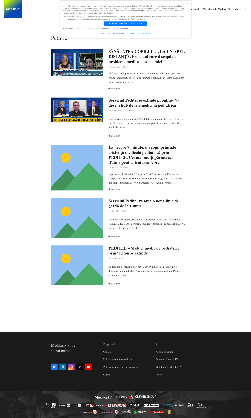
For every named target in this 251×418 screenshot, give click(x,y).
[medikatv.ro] (180, 405)
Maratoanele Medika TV (169, 367)
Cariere (107, 374)
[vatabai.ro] (170, 412)
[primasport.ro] (112, 405)
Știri (158, 344)
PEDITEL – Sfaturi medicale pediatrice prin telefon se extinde (144, 250)
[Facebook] (54, 367)
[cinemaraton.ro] (191, 405)
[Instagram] (71, 367)
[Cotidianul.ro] (152, 405)
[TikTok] (79, 367)
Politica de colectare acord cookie (121, 367)
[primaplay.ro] (90, 405)
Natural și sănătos (165, 351)
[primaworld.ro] (127, 411)
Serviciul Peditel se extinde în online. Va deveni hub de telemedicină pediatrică (144, 102)
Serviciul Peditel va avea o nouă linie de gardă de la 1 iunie (144, 203)
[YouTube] (88, 367)
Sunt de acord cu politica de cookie (125, 24)
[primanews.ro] (78, 405)
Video (159, 374)
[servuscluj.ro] (157, 411)
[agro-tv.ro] (140, 411)
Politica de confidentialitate (118, 359)
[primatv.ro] (47, 405)
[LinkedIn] (62, 367)
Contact (107, 351)
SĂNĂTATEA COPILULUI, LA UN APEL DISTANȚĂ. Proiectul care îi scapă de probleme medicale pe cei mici (147, 56)
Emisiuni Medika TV (167, 359)
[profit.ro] (135, 405)
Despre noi (109, 344)
